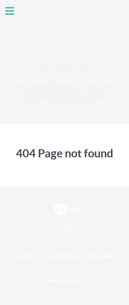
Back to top (62, 280)
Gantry (25, 256)
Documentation (61, 256)
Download (101, 256)
